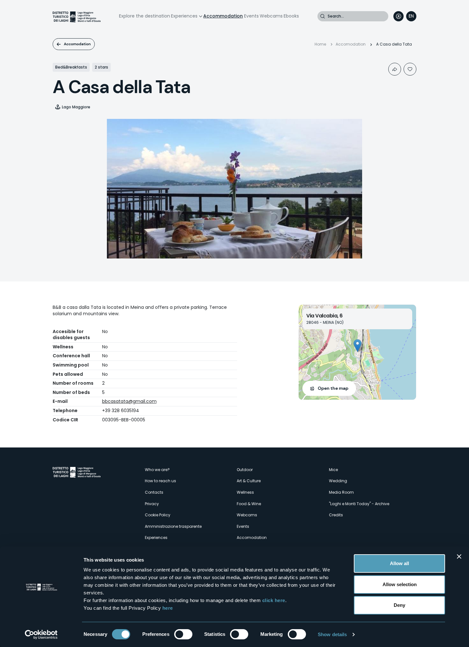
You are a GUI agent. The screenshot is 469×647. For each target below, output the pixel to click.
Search (322, 16)
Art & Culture (249, 480)
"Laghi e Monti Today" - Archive (359, 503)
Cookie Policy (157, 515)
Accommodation (223, 16)
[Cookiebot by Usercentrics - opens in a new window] (41, 634)
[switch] (183, 634)
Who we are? (157, 469)
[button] (357, 345)
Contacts (154, 492)
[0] (410, 69)
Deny (399, 605)
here (167, 608)
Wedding (338, 480)
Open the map (333, 388)
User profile (398, 16)
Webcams (271, 16)
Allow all (399, 563)
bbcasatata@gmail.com (129, 401)
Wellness (245, 492)
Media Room (341, 492)
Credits (336, 515)
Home (320, 44)
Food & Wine (249, 503)
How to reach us (160, 480)
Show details (332, 634)
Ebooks (291, 16)
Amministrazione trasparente (173, 526)
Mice (333, 469)
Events (251, 16)
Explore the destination (144, 16)
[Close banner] (459, 556)
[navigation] (411, 16)
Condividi (394, 69)
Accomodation (77, 44)
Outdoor (245, 469)
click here (273, 600)
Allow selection (400, 584)
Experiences (184, 16)
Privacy (152, 503)
